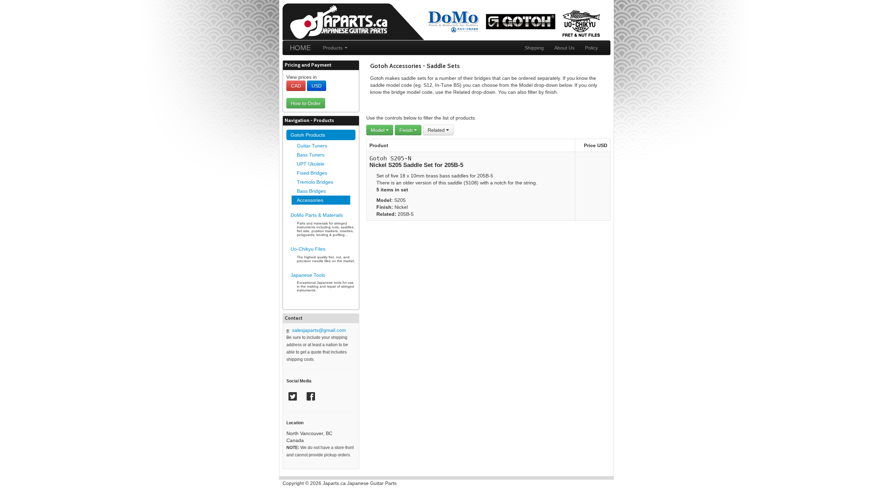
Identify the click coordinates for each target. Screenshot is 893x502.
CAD (296, 86)
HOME (300, 48)
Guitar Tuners (312, 146)
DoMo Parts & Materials (317, 215)
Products (333, 48)
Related (437, 130)
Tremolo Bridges (315, 182)
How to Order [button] (306, 103)
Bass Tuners (310, 155)
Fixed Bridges (312, 173)
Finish (406, 130)
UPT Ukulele (310, 164)
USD (317, 86)
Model (378, 130)
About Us (564, 48)
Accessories (310, 200)
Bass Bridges (311, 191)
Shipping (534, 48)
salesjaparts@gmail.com (319, 330)
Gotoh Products (308, 135)
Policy (591, 48)
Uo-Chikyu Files (308, 249)
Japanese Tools (308, 275)
